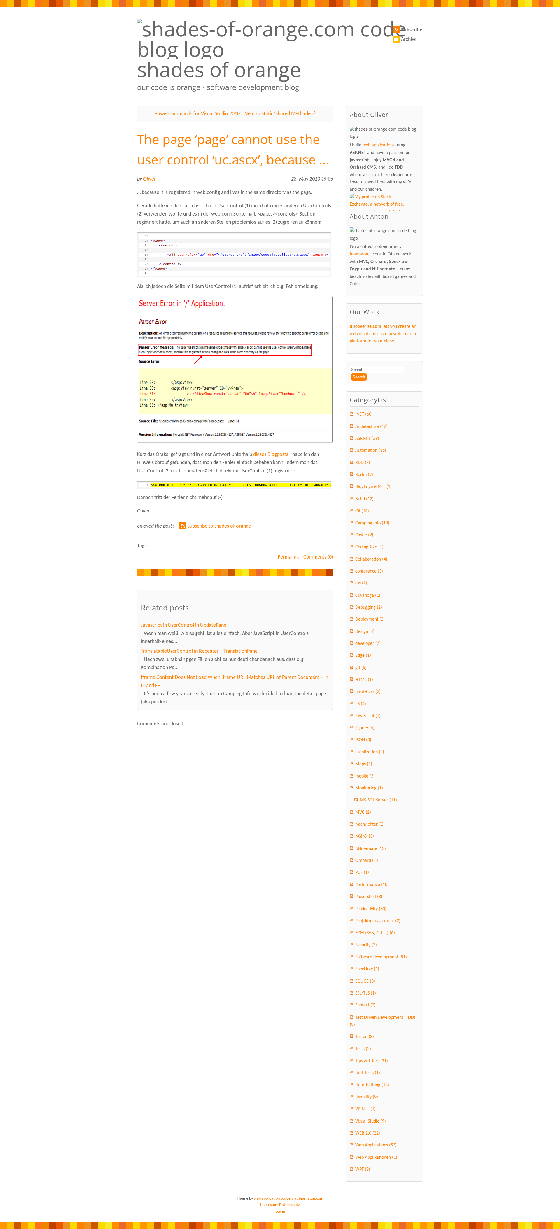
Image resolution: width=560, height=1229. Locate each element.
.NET (364, 414)
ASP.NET (367, 438)
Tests (363, 1049)
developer (368, 643)
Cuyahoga (367, 595)
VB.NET (365, 1109)
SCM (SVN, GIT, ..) (375, 933)
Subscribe (411, 30)
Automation (370, 450)
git (361, 668)
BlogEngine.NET (373, 486)
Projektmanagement (377, 921)
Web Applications (376, 1145)
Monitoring (369, 788)
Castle (364, 535)
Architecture (371, 426)
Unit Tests (367, 1073)
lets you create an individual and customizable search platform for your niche (383, 334)
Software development (381, 957)
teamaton (359, 254)
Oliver (149, 179)
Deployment (370, 619)
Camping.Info (372, 523)
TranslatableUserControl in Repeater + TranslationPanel (200, 651)
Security (366, 945)
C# (362, 511)
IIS (360, 704)
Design (364, 631)
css (361, 583)
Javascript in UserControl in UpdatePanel (184, 625)
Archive (409, 39)
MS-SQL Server (378, 800)
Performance (372, 885)
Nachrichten (370, 824)
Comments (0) (318, 557)
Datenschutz (289, 1205)
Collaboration (371, 559)
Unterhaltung (372, 1085)
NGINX (364, 836)
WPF (362, 1169)
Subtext (365, 1005)
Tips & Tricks (371, 1061)
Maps (363, 764)
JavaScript (368, 716)
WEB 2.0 (367, 1133)
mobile (365, 776)
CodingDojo (369, 547)
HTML (364, 679)
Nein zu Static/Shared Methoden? (280, 113)
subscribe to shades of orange (219, 526)
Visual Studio (370, 1121)
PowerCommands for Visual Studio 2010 (197, 113)
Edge (363, 655)
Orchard (367, 860)
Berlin (364, 474)
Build (364, 499)
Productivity (370, 909)
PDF (362, 872)
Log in (280, 1211)
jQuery (364, 728)
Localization (369, 752)
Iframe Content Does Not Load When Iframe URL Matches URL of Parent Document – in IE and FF (234, 681)
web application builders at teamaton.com (288, 1198)
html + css (368, 691)
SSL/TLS (365, 993)
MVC (363, 812)
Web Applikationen (376, 1157)
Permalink (288, 557)
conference (369, 571)
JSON (363, 740)
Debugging (368, 607)
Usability (366, 1097)
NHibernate (370, 848)
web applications (378, 145)
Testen (364, 1036)
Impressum (269, 1205)
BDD (362, 463)
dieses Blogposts (270, 454)
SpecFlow (367, 969)
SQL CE (365, 981)
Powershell (368, 896)
